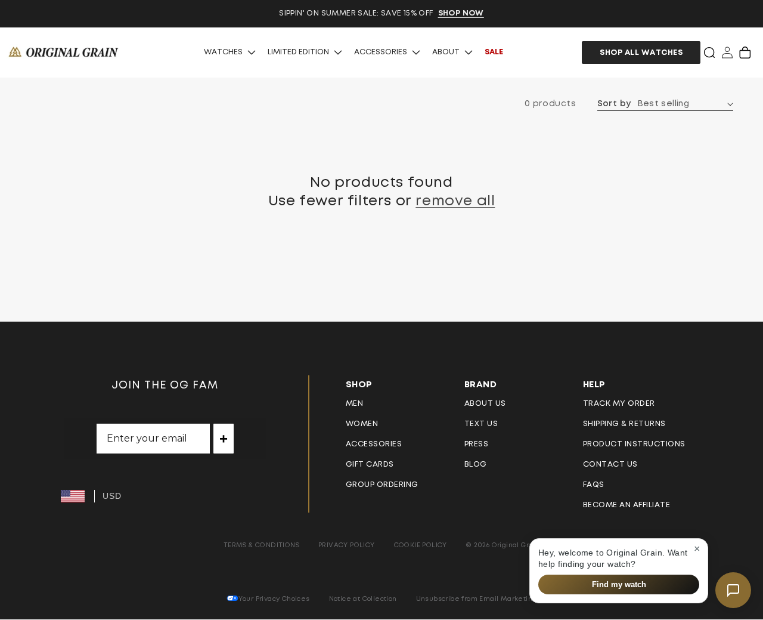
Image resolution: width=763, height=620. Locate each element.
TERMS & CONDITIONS (261, 545)
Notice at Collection (363, 599)
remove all (455, 201)
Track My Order (619, 404)
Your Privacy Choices (274, 599)
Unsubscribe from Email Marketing (476, 599)
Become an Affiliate (627, 505)
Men (355, 404)
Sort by (614, 103)
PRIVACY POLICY (346, 545)
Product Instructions (634, 444)
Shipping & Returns (624, 424)
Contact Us (610, 464)
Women (362, 424)
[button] (709, 52)
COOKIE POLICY (420, 545)
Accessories (380, 52)
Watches (223, 52)
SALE (494, 52)
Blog (475, 464)
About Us (485, 404)
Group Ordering (382, 485)
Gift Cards (370, 464)
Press (476, 444)
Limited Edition (298, 52)
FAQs (593, 485)
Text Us (481, 424)
